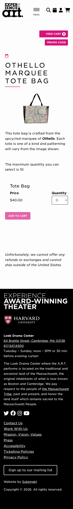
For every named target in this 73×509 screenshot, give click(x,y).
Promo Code (56, 42)
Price (14, 193)
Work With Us (16, 429)
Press (8, 440)
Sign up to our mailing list (30, 470)
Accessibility (14, 446)
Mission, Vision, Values (23, 434)
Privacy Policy (16, 457)
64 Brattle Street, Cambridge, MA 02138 (34, 340)
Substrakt (29, 481)
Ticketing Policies (19, 452)
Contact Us (13, 423)
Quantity (59, 193)
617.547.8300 (14, 346)
